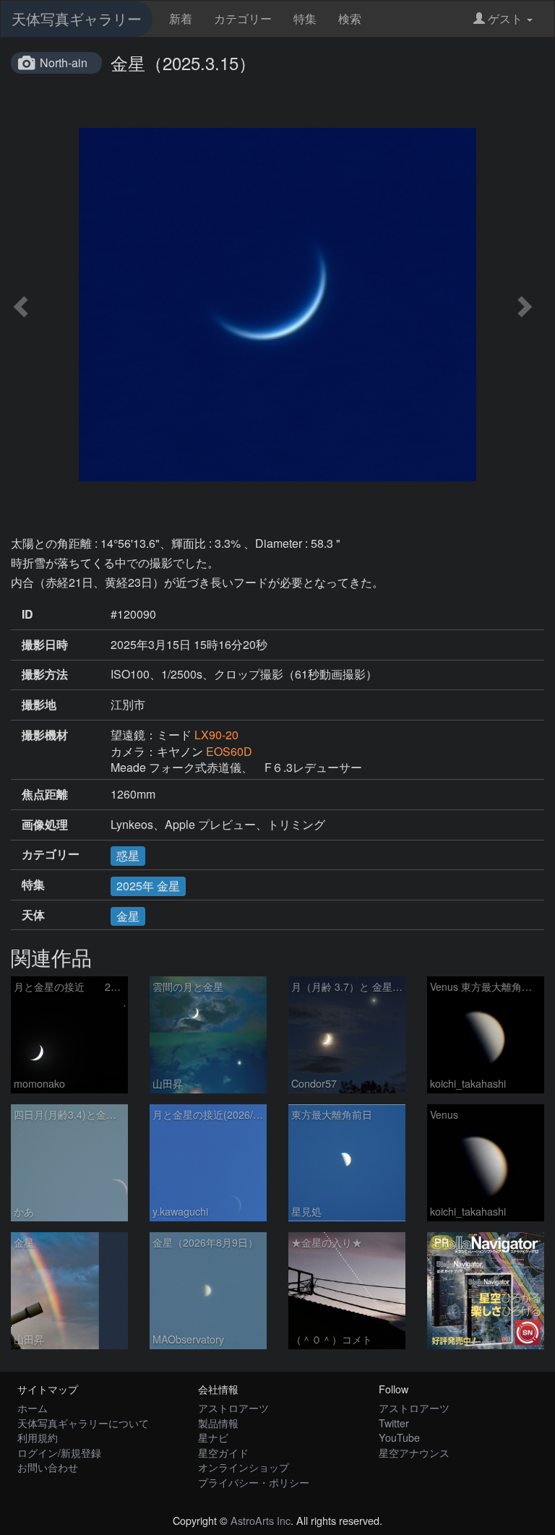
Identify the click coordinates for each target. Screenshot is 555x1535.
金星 (127, 916)
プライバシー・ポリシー (253, 1481)
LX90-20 (216, 734)
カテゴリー (243, 18)
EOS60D (229, 751)
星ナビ (213, 1437)
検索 (349, 18)
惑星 (127, 855)
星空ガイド (223, 1452)
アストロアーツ (233, 1407)
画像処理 (45, 825)
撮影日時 (45, 645)
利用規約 (37, 1437)
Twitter (394, 1422)
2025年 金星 (148, 885)
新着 (180, 18)
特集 (305, 18)
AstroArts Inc (261, 1520)
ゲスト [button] (505, 18)
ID (27, 614)
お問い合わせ (47, 1466)
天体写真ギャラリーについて (83, 1422)
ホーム (32, 1407)
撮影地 (39, 705)
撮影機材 (45, 735)
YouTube (399, 1437)
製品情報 (218, 1422)
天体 (33, 915)
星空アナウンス (414, 1452)
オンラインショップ (243, 1466)
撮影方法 (45, 674)
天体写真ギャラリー (77, 18)
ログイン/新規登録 (59, 1452)
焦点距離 (45, 794)
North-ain (63, 62)
